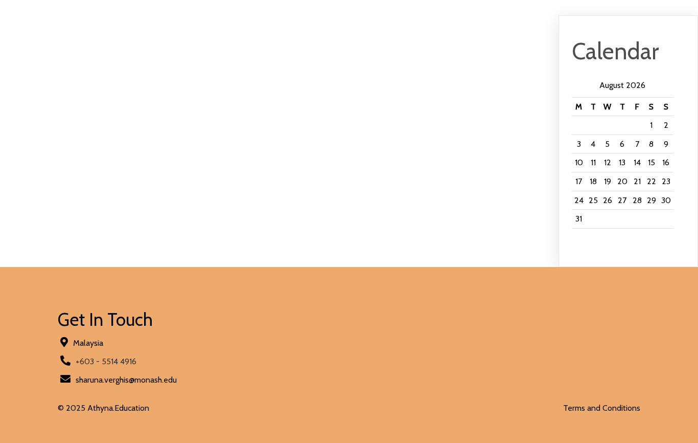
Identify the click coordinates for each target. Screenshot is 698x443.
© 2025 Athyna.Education (103, 408)
